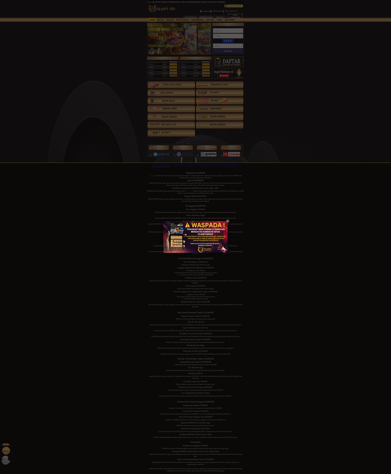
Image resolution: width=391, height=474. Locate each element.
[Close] (227, 221)
